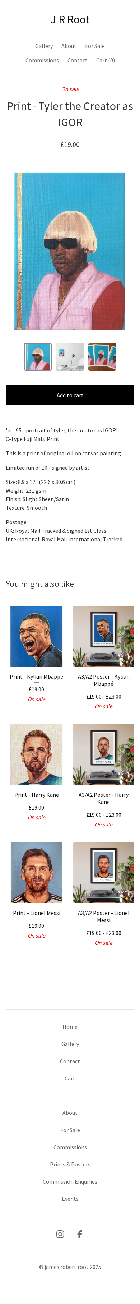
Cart (70, 1078)
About (68, 45)
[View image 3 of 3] (102, 357)
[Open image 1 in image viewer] (70, 251)
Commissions (42, 60)
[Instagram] (60, 1234)
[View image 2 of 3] (70, 357)
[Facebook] (79, 1234)
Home (70, 1026)
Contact (77, 60)
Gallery (44, 45)
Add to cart (70, 395)
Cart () (105, 60)
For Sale (95, 45)
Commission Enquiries (70, 1181)
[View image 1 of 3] (38, 357)
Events (70, 1198)
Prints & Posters (70, 1164)
